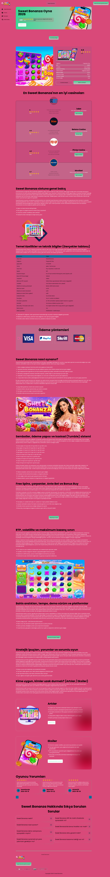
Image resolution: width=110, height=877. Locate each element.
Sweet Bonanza (7, 9)
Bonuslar (6, 16)
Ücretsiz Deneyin (64, 82)
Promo (5, 12)
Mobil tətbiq (6, 19)
